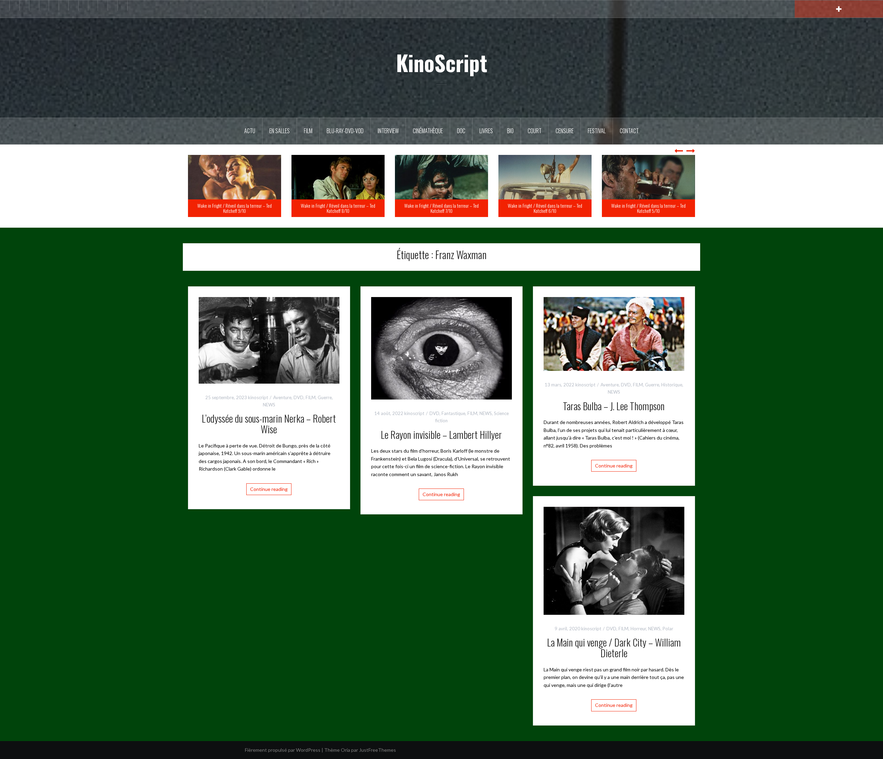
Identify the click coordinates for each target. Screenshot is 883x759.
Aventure (282, 397)
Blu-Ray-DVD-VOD (345, 131)
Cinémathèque (428, 131)
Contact (629, 131)
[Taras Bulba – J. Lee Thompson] (614, 333)
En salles (279, 131)
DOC (461, 131)
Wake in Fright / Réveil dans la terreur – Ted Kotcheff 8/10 (441, 208)
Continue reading (269, 489)
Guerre (325, 397)
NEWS (269, 404)
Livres (486, 131)
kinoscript (258, 397)
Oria (345, 750)
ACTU (249, 131)
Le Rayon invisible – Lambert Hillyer (441, 434)
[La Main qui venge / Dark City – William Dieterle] (614, 560)
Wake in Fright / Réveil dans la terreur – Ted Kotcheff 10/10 (234, 208)
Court (535, 131)
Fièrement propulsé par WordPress (282, 750)
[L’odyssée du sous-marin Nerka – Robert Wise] (269, 340)
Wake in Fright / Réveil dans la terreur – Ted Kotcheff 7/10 (545, 208)
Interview (388, 131)
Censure (565, 131)
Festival (597, 131)
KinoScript (441, 62)
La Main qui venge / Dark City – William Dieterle (614, 647)
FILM (308, 131)
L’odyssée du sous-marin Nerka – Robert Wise (269, 423)
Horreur (638, 628)
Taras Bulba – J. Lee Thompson (614, 406)
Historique (671, 384)
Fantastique (453, 413)
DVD (299, 397)
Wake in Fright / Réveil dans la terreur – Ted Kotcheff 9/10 (338, 208)
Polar (668, 628)
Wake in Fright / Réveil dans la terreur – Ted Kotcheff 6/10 (648, 208)
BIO (510, 131)
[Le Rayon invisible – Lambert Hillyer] (441, 348)
